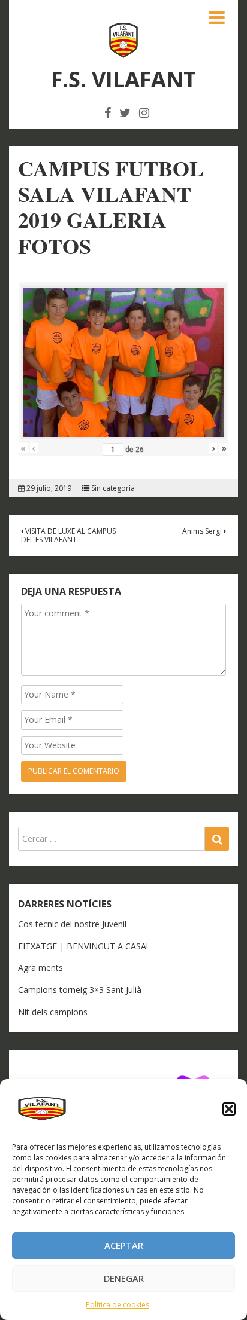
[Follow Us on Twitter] (125, 113)
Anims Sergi (203, 531)
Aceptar (123, 1245)
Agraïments (40, 967)
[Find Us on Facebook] (107, 113)
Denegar (124, 1278)
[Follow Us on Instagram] (144, 113)
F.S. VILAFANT (123, 79)
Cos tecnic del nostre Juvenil (72, 924)
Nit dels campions (53, 1012)
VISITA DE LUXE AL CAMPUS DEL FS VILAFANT (68, 535)
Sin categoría (113, 488)
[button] (229, 1109)
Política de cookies (117, 1305)
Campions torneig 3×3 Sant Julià (79, 989)
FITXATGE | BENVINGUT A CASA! (83, 946)
